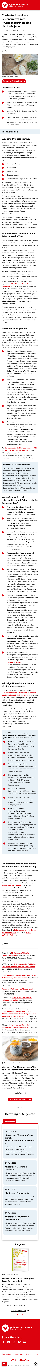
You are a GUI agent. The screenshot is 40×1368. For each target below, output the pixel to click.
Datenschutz (6, 1354)
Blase (18, 662)
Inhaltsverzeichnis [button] (10, 131)
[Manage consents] (35, 1363)
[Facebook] (3, 1342)
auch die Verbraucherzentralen (17, 450)
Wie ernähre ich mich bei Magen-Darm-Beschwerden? (18, 1279)
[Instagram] (14, 1342)
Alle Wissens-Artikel (18, 1099)
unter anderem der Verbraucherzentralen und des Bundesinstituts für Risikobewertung (19, 692)
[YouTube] (8, 1342)
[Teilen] (6, 50)
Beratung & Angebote (12, 81)
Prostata (10, 662)
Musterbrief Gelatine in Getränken (16, 1168)
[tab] (17, 1314)
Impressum (19, 1354)
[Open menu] (4, 1364)
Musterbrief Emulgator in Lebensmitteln (17, 1218)
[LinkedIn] (24, 1342)
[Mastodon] (19, 1342)
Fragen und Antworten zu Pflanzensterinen (18, 989)
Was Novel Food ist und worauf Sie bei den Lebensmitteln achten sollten (20, 1068)
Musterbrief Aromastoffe (17, 1193)
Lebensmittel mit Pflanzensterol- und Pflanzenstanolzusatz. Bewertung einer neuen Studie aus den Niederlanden (20, 1013)
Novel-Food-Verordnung (11, 885)
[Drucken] (2, 50)
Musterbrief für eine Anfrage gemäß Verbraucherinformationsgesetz (20, 1139)
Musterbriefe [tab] (10, 1121)
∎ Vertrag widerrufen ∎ (20, 1360)
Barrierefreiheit (32, 1354)
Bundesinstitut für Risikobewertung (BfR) (21, 448)
